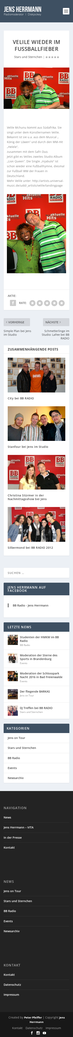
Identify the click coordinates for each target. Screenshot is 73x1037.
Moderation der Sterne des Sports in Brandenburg (38, 657)
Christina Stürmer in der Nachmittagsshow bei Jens (27, 497)
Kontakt (9, 847)
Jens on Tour (27, 695)
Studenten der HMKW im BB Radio (39, 639)
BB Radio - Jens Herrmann (30, 605)
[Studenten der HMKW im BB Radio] (13, 640)
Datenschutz (12, 985)
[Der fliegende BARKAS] (13, 694)
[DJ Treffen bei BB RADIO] (13, 711)
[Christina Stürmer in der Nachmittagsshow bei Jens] (36, 472)
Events (23, 663)
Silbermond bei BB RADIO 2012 (30, 548)
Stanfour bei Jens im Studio (28, 447)
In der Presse (13, 837)
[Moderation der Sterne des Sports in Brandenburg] (13, 658)
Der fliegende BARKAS (35, 691)
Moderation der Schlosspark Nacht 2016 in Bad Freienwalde (41, 675)
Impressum (11, 995)
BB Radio (25, 645)
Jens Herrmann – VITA (18, 827)
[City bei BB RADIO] (36, 375)
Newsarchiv (16, 778)
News (7, 817)
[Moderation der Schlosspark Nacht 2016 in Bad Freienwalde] (13, 676)
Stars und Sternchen (28, 57)
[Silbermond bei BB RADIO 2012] (36, 524)
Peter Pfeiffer (33, 1017)
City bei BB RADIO (21, 398)
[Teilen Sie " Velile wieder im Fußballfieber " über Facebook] (13, 303)
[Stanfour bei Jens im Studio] (36, 423)
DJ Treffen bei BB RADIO (36, 708)
